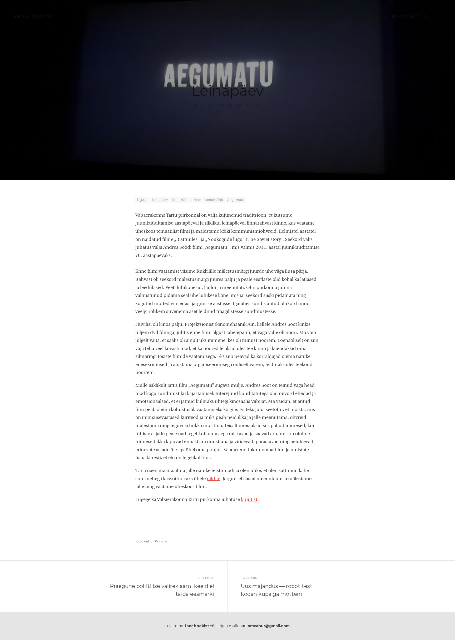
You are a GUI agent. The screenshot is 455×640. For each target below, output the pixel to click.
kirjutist (249, 499)
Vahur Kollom (32, 16)
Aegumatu (235, 199)
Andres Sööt (214, 199)
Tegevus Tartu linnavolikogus (389, 17)
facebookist (197, 625)
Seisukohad (277, 17)
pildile (213, 478)
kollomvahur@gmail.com (265, 625)
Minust (247, 17)
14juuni (142, 199)
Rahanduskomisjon (322, 17)
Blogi (226, 16)
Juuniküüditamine (186, 199)
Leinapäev (160, 199)
